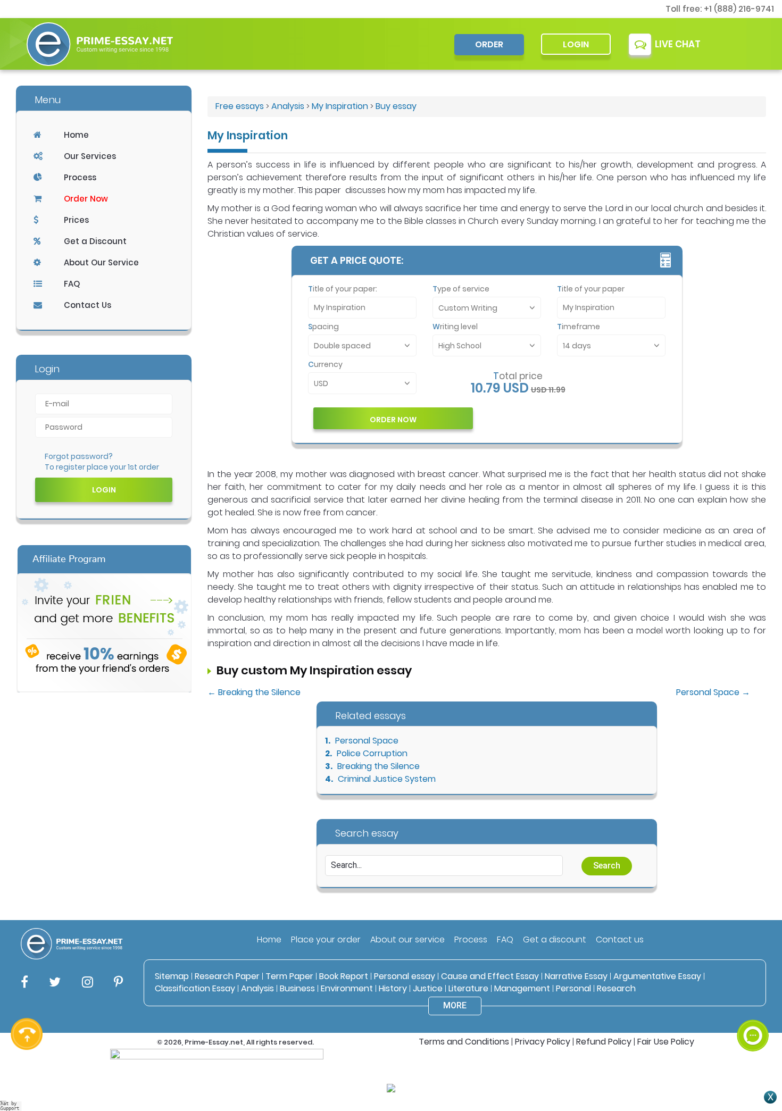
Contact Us (87, 305)
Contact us (620, 939)
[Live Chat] (753, 1035)
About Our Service (101, 262)
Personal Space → (713, 692)
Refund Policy (603, 1041)
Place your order (326, 939)
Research (616, 988)
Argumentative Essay (657, 976)
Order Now (86, 198)
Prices (76, 219)
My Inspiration (340, 106)
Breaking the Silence (378, 766)
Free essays (239, 106)
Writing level (455, 326)
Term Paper (289, 976)
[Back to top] (753, 997)
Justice (428, 988)
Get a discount (554, 939)
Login (576, 44)
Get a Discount (95, 241)
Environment (347, 988)
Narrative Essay (576, 976)
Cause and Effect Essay (490, 976)
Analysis (287, 106)
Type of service (460, 288)
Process (80, 177)
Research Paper (227, 976)
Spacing (323, 326)
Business (297, 988)
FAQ (72, 283)
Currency (325, 364)
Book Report (343, 976)
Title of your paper (591, 288)
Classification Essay (195, 988)
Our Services (90, 156)
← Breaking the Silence (254, 692)
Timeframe (578, 326)
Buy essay (396, 106)
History (393, 988)
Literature (468, 988)
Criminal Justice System (387, 779)
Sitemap (172, 976)
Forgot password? (79, 456)
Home (76, 134)
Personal (573, 988)
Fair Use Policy (665, 1041)
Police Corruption (372, 753)
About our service (407, 939)
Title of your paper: (342, 288)
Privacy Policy (542, 1041)
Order (489, 44)
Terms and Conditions (464, 1041)
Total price (518, 376)
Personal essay (404, 976)
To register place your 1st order (102, 467)
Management (522, 988)
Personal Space (366, 740)
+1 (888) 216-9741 (739, 8)
